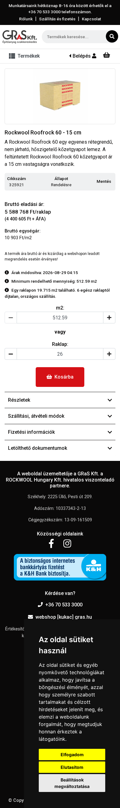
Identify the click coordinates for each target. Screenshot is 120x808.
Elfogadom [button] (72, 754)
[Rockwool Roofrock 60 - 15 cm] (60, 96)
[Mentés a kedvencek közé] (112, 181)
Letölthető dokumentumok (37, 448)
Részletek (19, 400)
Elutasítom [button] (72, 767)
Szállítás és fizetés (57, 18)
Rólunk (26, 18)
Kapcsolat (91, 18)
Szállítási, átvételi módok (36, 416)
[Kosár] (106, 55)
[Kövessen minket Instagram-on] (67, 544)
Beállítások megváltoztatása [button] (72, 783)
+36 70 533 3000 (63, 605)
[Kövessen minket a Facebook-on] (51, 544)
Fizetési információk (31, 432)
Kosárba (64, 377)
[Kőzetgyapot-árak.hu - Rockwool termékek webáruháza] (19, 37)
